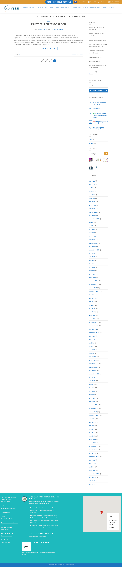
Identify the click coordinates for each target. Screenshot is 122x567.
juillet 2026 (92, 184)
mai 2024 (91, 263)
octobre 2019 (93, 453)
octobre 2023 (93, 288)
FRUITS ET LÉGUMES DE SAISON (48, 24)
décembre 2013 (93, 480)
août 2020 (92, 419)
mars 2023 (92, 312)
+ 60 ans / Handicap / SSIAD (45, 7)
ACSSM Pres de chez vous (92, 7)
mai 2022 (91, 346)
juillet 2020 (92, 422)
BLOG (48, 21)
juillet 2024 (92, 257)
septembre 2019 (94, 456)
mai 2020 (91, 429)
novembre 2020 (93, 408)
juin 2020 (91, 425)
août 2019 (92, 460)
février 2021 (92, 398)
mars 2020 (92, 436)
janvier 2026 (92, 205)
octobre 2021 (93, 370)
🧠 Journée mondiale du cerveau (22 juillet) (100, 122)
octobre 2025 (93, 215)
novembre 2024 (93, 243)
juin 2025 (91, 222)
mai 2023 (91, 305)
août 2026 (92, 181)
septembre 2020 (94, 415)
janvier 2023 (92, 319)
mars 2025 (92, 233)
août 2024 (92, 253)
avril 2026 (92, 195)
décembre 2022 (93, 322)
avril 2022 (92, 350)
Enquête (91, 143)
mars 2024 (92, 270)
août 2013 (92, 484)
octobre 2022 (93, 329)
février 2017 (92, 470)
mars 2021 (92, 394)
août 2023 (92, 294)
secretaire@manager (57, 29)
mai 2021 (91, 387)
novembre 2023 (93, 284)
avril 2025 (92, 229)
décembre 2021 (93, 363)
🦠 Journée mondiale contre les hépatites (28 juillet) (100, 115)
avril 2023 (92, 308)
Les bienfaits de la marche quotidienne (99, 128)
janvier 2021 (92, 401)
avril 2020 (92, 432)
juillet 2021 (92, 381)
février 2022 (92, 356)
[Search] (24, 10)
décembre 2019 (93, 446)
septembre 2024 (94, 250)
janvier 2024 (92, 277)
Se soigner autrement (63, 7)
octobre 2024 (93, 246)
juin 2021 (91, 384)
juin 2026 (91, 188)
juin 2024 (91, 260)
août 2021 (92, 377)
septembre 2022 (94, 332)
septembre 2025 (94, 219)
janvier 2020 (92, 443)
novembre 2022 (93, 326)
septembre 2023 (94, 291)
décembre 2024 (93, 239)
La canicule (96, 108)
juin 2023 (91, 301)
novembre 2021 (93, 367)
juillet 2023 (92, 298)
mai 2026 (91, 191)
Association (77, 7)
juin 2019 (91, 467)
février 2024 (92, 274)
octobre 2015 (93, 477)
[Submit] (106, 153)
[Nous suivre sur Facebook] (75, 2)
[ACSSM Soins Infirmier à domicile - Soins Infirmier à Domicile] (10, 8)
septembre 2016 (94, 474)
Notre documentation (109, 7)
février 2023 (92, 315)
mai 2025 (91, 226)
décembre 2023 (93, 281)
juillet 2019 (92, 463)
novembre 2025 (93, 212)
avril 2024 (92, 267)
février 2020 (92, 439)
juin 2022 (91, 343)
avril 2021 (92, 391)
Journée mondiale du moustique (99, 103)
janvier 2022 (92, 360)
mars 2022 (92, 353)
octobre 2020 (93, 412)
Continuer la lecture (48, 48)
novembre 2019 (93, 450)
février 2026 (92, 201)
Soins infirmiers (28, 7)
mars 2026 (92, 198)
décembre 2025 (93, 208)
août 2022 (92, 336)
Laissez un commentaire (77, 54)
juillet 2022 (92, 339)
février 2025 (92, 236)
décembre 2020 (93, 405)
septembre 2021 (94, 374)
